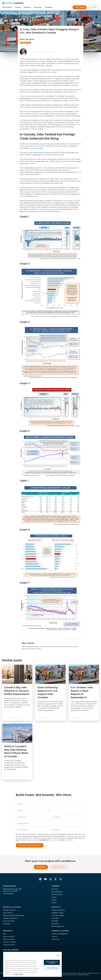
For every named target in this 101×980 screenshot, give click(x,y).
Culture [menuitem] (54, 897)
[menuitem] (26, 946)
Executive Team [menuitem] (57, 894)
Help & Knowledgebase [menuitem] (59, 934)
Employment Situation (70, 59)
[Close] (58, 955)
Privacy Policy (68, 840)
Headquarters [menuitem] (9, 886)
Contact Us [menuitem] (55, 939)
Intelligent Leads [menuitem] (57, 913)
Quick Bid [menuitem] (54, 918)
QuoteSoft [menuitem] (55, 924)
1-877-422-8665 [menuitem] (8, 894)
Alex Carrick (39, 52)
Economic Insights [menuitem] (9, 942)
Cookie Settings (51, 968)
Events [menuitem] (53, 903)
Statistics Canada (36, 148)
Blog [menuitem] (4, 934)
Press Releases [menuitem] (56, 892)
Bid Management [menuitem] (57, 926)
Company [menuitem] (55, 886)
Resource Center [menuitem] (9, 936)
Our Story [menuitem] (54, 889)
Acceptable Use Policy (94, 973)
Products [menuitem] (56, 907)
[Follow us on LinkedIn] (40, 879)
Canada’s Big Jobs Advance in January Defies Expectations (16, 690)
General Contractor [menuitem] (9, 910)
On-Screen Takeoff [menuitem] (57, 915)
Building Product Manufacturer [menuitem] (13, 915)
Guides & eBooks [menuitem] (9, 939)
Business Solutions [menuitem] (12, 907)
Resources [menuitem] (8, 931)
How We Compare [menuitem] (11, 950)
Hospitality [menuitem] (6, 924)
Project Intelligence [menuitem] (58, 910)
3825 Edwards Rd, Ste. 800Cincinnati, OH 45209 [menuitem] (12, 890)
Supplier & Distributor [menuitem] (10, 918)
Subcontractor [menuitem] (8, 913)
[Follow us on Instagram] (50, 879)
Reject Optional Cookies (51, 962)
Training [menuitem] (54, 936)
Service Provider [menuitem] (8, 921)
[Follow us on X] (61, 879)
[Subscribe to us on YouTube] (45, 879)
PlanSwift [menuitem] (54, 921)
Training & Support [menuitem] (60, 931)
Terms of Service (54, 840)
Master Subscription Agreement (67, 973)
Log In (93, 7)
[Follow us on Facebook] (56, 879)
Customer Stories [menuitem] (9, 945)
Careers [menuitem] (54, 900)
